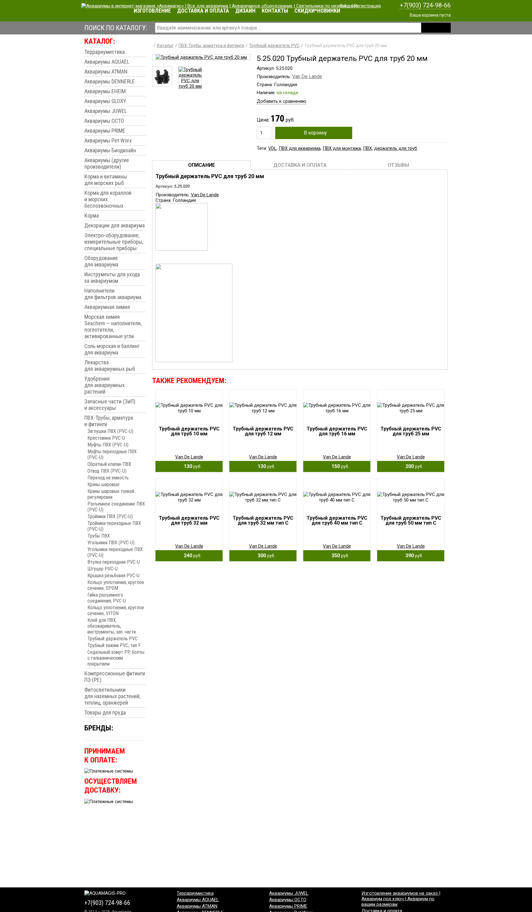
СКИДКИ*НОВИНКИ (317, 10)
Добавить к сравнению (281, 101)
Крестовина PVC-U (106, 438)
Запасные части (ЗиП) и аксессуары (109, 404)
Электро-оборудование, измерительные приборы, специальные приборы (113, 241)
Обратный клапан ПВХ (109, 464)
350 (338, 555)
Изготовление (152, 10)
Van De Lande (307, 76)
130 (190, 466)
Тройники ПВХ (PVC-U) (110, 516)
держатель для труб (395, 148)
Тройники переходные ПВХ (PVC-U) (114, 526)
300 (264, 555)
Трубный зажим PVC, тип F (114, 645)
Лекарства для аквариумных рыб (109, 365)
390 (412, 555)
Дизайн (245, 10)
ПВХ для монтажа (342, 148)
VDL (272, 148)
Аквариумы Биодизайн (110, 150)
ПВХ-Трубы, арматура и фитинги (108, 420)
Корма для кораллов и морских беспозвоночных (107, 199)
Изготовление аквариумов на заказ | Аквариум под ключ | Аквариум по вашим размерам (400, 898)
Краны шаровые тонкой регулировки (110, 494)
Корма (91, 215)
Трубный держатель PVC (112, 639)
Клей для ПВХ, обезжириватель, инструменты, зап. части (111, 626)
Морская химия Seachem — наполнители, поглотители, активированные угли (113, 326)
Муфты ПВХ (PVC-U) (107, 445)
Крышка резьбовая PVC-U (113, 575)
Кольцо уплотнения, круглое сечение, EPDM (115, 585)
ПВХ (367, 148)
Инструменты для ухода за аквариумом (112, 277)
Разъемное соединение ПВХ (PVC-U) (116, 507)
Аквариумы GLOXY (105, 101)
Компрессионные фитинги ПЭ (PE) (114, 676)
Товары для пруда (105, 712)
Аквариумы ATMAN (105, 71)
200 (412, 466)
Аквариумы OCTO (104, 121)
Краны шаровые (103, 484)
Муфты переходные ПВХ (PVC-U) (112, 454)
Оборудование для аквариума (101, 261)
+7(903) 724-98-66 (425, 5)
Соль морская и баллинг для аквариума (111, 349)
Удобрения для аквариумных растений (104, 385)
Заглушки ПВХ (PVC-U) (110, 431)
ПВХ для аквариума (299, 148)
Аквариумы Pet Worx (108, 140)
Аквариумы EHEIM (105, 91)
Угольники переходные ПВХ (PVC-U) (115, 552)
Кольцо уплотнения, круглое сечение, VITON (115, 610)
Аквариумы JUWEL (105, 111)
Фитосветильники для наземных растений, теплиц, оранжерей (112, 696)
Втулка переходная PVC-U (113, 562)
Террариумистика (104, 52)
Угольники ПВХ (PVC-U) (111, 543)
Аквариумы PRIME (104, 130)
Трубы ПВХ (98, 536)
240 (190, 555)
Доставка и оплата (203, 10)
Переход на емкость (108, 478)
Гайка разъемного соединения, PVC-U (106, 598)
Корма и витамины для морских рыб (105, 179)
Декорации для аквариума (114, 225)
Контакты (275, 10)
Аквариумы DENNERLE (109, 81)
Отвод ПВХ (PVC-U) (107, 471)
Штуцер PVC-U (102, 569)
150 (338, 466)
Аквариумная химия (107, 307)
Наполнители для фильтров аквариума (112, 293)
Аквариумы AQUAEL (106, 61)
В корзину (315, 133)
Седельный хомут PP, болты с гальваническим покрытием (115, 658)
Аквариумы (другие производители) (106, 163)
